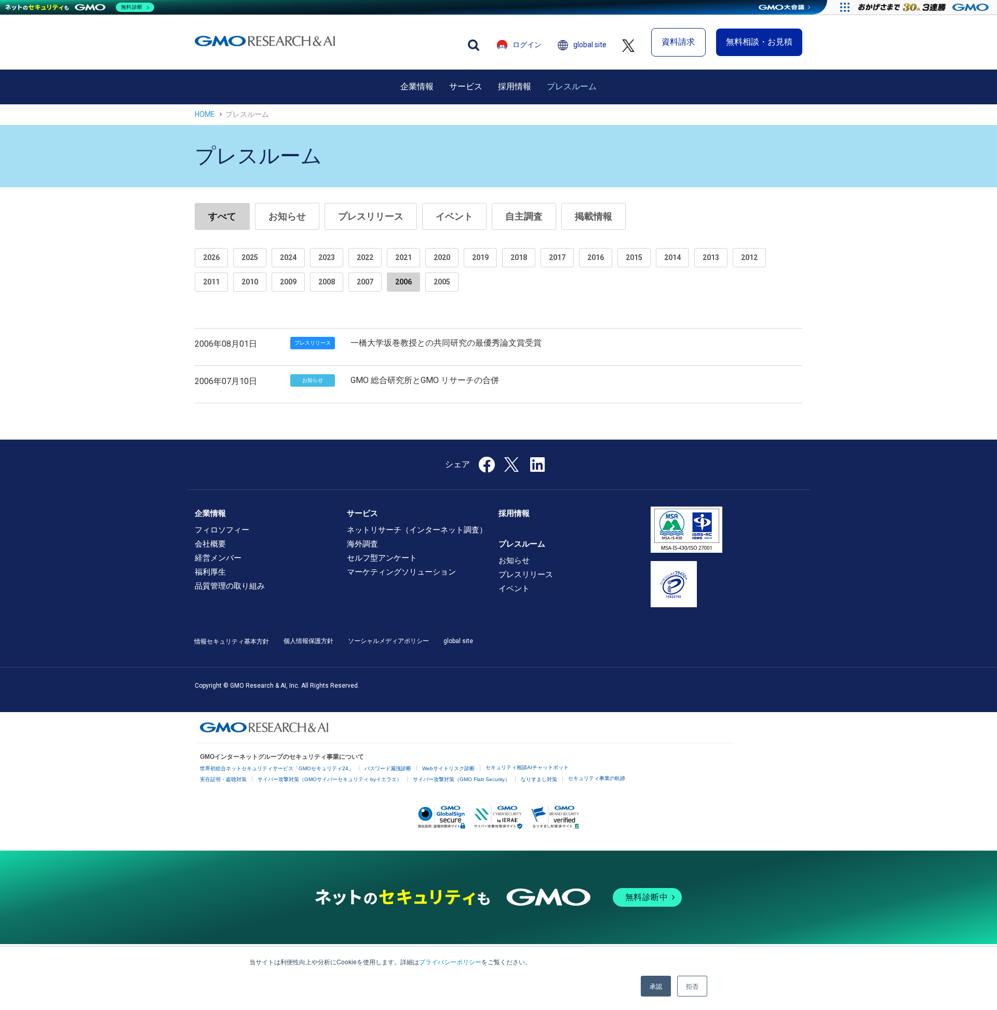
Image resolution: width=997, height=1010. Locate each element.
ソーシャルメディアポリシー (388, 641)
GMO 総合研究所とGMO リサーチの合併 (425, 380)
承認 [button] (656, 985)
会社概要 (210, 544)
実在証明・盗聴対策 (223, 779)
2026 (211, 257)
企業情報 (417, 86)
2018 (518, 257)
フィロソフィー (222, 530)
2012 (749, 257)
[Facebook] (486, 468)
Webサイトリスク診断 (448, 768)
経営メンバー (218, 558)
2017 (557, 257)
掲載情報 (593, 216)
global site (590, 44)
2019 (480, 257)
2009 (288, 282)
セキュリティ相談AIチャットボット (527, 767)
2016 (595, 257)
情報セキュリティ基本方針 (231, 641)
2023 (326, 257)
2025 (249, 257)
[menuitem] (417, 87)
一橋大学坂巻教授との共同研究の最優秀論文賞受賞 (446, 343)
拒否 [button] (692, 985)
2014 (672, 257)
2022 (365, 257)
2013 (711, 257)
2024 (288, 257)
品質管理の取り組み (230, 586)
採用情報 (514, 86)
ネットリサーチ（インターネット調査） (417, 530)
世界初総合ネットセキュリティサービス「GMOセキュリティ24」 (277, 768)
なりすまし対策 (539, 779)
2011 (211, 282)
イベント (454, 216)
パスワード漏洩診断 (388, 768)
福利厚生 (210, 572)
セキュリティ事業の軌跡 (596, 778)
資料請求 (678, 42)
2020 (442, 257)
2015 (634, 257)
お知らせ (287, 216)
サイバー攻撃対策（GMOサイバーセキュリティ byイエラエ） (330, 779)
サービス (465, 86)
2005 (442, 282)
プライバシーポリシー (450, 961)
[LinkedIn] (537, 468)
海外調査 (362, 544)
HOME (205, 114)
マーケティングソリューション (401, 572)
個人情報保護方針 (308, 641)
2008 (326, 282)
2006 (403, 282)
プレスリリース (370, 216)
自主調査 (524, 216)
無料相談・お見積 (759, 42)
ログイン (527, 44)
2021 (403, 257)
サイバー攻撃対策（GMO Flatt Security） (461, 779)
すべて (222, 216)
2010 (249, 282)
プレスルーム (572, 86)
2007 (365, 282)
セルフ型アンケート (382, 558)
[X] (512, 463)
